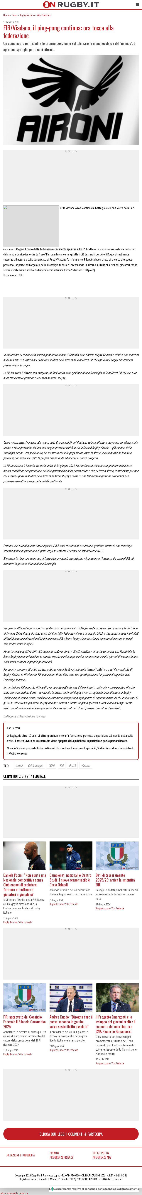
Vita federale (44, 15)
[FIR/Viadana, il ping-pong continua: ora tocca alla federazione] (71, 100)
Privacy (54, 1153)
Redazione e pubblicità (21, 1155)
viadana (85, 765)
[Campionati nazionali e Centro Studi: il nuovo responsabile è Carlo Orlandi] (71, 856)
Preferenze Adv (101, 1157)
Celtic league (35, 765)
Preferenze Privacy (61, 1157)
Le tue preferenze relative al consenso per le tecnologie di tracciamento (94, 1188)
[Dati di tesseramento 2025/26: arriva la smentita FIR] (117, 856)
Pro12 (72, 765)
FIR (62, 765)
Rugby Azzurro (27, 15)
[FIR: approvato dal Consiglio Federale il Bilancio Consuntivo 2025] (24, 998)
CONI (51, 765)
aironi (19, 765)
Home (6, 15)
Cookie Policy (100, 1153)
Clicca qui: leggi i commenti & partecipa (71, 1134)
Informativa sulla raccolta (14, 1193)
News (14, 15)
